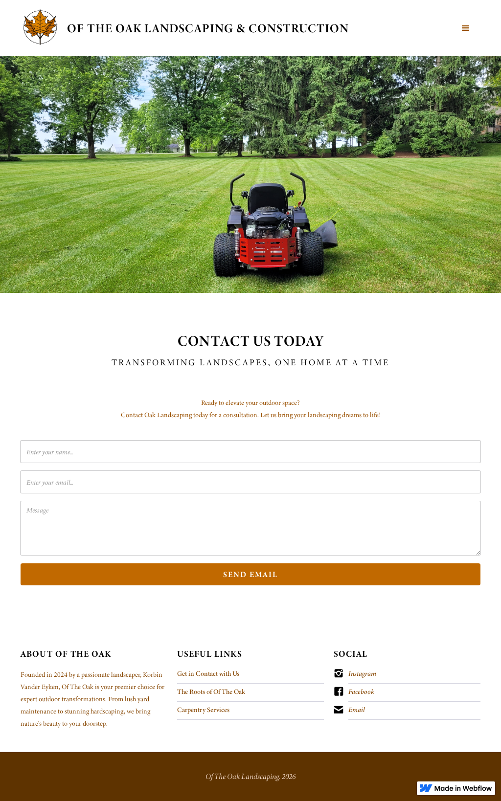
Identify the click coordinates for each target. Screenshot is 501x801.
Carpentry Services (203, 709)
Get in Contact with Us (208, 673)
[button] (465, 28)
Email (356, 709)
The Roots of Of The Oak (211, 691)
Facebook (361, 691)
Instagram (362, 673)
